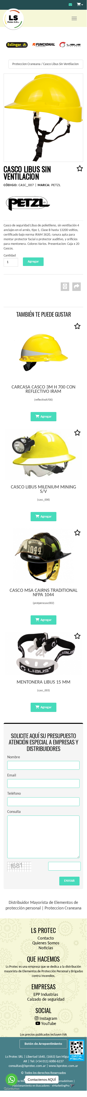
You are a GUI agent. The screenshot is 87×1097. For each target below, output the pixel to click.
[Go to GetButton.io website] (11, 1088)
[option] (16, 44)
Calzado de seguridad (45, 999)
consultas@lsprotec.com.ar (27, 1066)
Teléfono (14, 794)
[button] (70, 4)
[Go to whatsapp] (12, 1079)
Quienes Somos (45, 943)
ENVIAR (69, 881)
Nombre (13, 757)
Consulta (14, 812)
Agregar (46, 417)
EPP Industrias (45, 994)
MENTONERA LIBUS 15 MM (43, 682)
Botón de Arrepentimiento (43, 1044)
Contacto (46, 938)
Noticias (46, 948)
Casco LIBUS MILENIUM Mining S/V (43, 489)
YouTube (48, 1024)
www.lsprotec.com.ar (63, 1066)
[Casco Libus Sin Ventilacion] (43, 118)
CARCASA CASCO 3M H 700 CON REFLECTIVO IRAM (43, 389)
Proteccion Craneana (26, 64)
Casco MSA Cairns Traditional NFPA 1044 (43, 592)
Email (11, 775)
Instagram (48, 1018)
